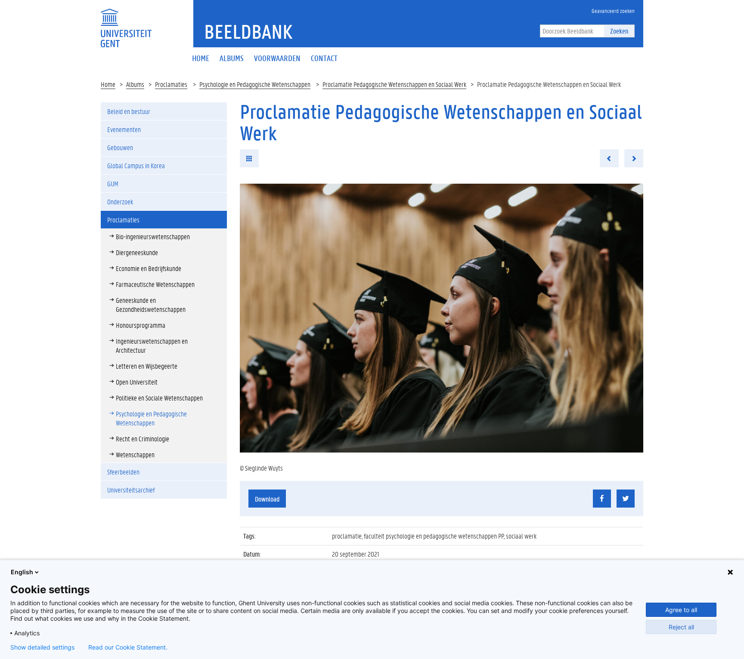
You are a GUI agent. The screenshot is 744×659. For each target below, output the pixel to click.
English (22, 572)
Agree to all (681, 609)
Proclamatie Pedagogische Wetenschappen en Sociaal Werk (394, 84)
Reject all (681, 627)
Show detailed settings (42, 647)
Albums (135, 84)
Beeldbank (248, 31)
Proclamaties (171, 84)
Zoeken (619, 30)
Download (267, 498)
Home (108, 84)
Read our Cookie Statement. (127, 647)
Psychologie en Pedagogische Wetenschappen (254, 84)
